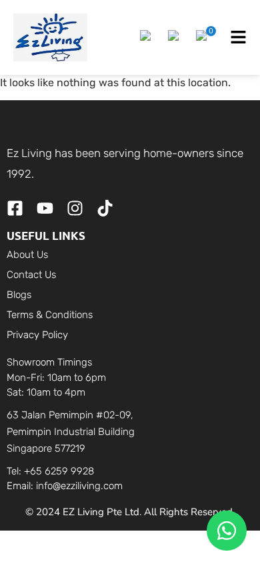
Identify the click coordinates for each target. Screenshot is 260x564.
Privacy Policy (37, 335)
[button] (147, 37)
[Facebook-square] (15, 208)
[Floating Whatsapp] (227, 531)
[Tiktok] (105, 208)
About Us (27, 255)
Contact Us (31, 275)
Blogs (19, 295)
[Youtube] (45, 208)
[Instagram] (75, 208)
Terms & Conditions (50, 315)
